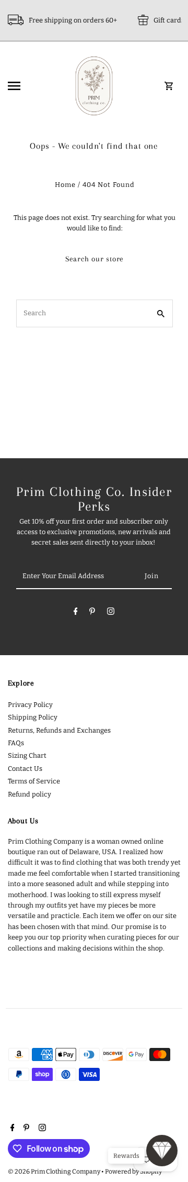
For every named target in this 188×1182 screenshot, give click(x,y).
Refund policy (29, 794)
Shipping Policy (32, 717)
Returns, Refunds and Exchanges (59, 730)
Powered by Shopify (133, 1171)
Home (65, 185)
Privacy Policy (30, 705)
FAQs (16, 743)
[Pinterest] (92, 612)
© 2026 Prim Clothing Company (54, 1171)
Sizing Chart (27, 755)
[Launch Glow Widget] (162, 1150)
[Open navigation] (28, 86)
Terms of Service (34, 781)
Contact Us (25, 768)
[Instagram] (110, 612)
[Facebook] (76, 612)
